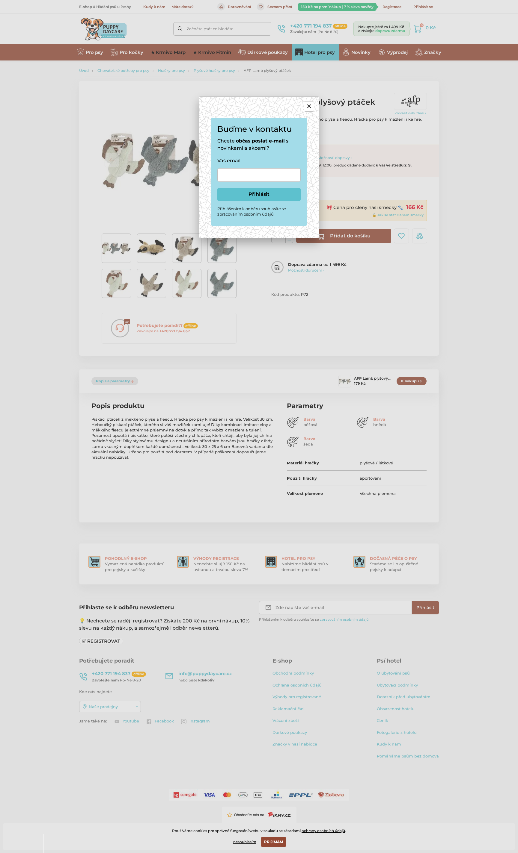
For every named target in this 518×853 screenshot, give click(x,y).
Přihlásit (259, 194)
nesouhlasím (244, 842)
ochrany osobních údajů (323, 830)
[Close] (309, 106)
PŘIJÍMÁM (273, 842)
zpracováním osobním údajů (245, 214)
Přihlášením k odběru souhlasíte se (251, 211)
